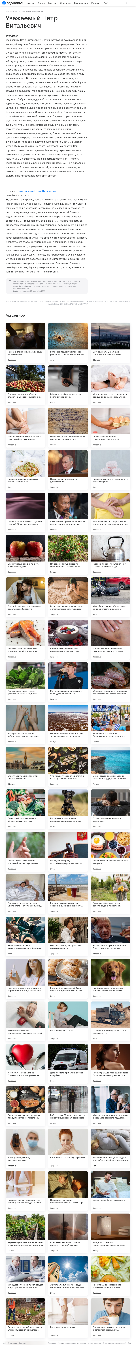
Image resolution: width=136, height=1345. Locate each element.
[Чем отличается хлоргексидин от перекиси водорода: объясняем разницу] (25, 979)
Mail (4, 1343)
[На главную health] (14, 3)
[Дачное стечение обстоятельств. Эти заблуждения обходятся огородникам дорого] (25, 1318)
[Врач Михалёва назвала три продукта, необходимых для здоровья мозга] (25, 640)
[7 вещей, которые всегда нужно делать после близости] (25, 597)
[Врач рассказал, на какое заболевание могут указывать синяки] (25, 724)
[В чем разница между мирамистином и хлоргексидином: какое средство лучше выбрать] (25, 1148)
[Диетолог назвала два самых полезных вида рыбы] (25, 470)
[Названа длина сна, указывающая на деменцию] (25, 343)
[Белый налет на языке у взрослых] (68, 1148)
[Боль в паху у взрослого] (68, 1021)
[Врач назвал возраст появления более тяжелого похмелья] (110, 936)
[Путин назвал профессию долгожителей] (68, 470)
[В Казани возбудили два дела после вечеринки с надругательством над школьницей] (68, 385)
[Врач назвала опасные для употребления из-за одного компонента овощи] (25, 682)
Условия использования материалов (72, 1343)
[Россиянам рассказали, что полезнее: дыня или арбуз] (110, 1276)
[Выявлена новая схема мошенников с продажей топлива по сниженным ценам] (25, 936)
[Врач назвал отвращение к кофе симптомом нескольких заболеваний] (110, 1318)
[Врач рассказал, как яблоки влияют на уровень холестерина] (25, 385)
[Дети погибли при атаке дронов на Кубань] (68, 1064)
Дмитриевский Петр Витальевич (37, 191)
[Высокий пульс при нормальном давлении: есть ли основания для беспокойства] (110, 512)
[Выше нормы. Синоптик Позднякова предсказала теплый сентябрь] (110, 724)
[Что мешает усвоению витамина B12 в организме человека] (68, 767)
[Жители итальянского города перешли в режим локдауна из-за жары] (68, 1276)
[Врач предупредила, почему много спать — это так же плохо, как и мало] (25, 894)
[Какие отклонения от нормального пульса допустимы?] (25, 1021)
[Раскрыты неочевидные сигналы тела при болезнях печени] (25, 428)
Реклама (22, 1343)
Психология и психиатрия (32, 11)
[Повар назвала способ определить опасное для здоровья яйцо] (110, 428)
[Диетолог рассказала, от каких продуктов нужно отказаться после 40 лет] (25, 1106)
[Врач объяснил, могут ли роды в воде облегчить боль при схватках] (110, 1148)
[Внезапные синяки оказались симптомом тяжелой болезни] (110, 640)
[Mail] (4, 3)
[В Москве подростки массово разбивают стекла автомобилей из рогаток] (68, 343)
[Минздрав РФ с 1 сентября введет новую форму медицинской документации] (25, 1276)
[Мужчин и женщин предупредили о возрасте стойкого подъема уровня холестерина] (110, 1106)
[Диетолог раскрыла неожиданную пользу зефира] (110, 470)
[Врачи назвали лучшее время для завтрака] (110, 852)
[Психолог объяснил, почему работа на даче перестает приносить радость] (110, 894)
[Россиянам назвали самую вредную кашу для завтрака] (68, 640)
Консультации (11, 11)
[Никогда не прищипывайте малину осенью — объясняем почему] (68, 555)
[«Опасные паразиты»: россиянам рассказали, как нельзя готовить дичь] (110, 682)
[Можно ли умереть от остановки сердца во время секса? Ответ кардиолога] (110, 385)
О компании (12, 1343)
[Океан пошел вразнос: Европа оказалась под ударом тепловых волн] (110, 767)
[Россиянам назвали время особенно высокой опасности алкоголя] (68, 894)
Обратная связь (94, 1343)
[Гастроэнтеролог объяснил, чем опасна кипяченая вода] (110, 555)
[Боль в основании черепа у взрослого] (110, 809)
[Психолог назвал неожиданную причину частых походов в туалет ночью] (25, 1191)
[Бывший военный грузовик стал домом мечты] (110, 1021)
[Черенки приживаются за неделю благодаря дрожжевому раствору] (25, 1233)
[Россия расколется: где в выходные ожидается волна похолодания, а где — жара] (68, 809)
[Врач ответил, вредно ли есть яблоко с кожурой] (25, 555)
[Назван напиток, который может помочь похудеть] (68, 936)
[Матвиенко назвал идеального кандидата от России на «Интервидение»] (68, 682)
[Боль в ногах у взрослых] (68, 1318)
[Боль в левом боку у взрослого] (110, 1191)
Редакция (52, 1343)
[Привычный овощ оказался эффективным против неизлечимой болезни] (25, 809)
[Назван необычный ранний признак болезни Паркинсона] (25, 852)
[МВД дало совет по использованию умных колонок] (110, 1233)
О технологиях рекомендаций (114, 1343)
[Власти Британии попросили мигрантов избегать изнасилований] (25, 767)
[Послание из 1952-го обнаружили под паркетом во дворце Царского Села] (68, 428)
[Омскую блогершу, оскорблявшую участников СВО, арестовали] (68, 852)
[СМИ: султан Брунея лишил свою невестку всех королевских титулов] (68, 512)
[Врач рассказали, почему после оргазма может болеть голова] (68, 597)
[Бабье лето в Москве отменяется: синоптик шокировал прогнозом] (68, 1106)
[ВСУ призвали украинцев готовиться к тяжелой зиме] (110, 343)
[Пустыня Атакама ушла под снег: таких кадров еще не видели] (68, 724)
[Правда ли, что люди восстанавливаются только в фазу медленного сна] (68, 1191)
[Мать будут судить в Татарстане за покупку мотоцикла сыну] (110, 597)
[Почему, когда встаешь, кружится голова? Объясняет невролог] (25, 512)
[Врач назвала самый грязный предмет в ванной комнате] (68, 1233)
